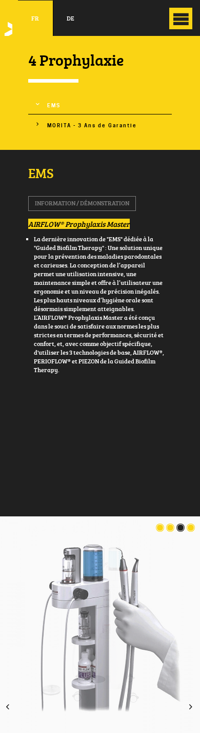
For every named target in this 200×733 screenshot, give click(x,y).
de (70, 18)
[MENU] (180, 18)
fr (35, 18)
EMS (54, 105)
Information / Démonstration (82, 203)
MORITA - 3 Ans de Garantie (92, 125)
